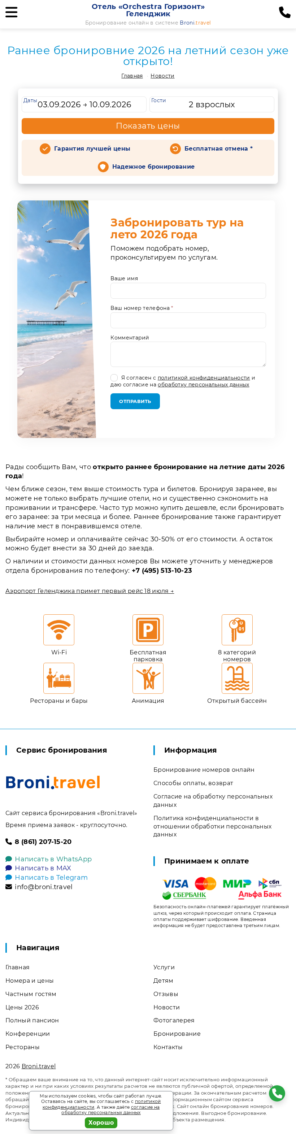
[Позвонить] (285, 12)
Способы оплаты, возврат (193, 783)
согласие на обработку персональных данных (110, 1110)
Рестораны (22, 1047)
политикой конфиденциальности (204, 378)
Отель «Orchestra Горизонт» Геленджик (148, 10)
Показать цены (148, 126)
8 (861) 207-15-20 (43, 842)
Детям (163, 980)
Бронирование (177, 1033)
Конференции (27, 1033)
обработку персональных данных (203, 384)
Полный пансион (32, 1020)
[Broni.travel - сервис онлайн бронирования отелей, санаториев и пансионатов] (52, 782)
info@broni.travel (44, 887)
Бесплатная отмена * (218, 148)
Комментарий (129, 337)
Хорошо (101, 1122)
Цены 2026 (22, 1007)
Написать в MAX (43, 868)
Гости (158, 100)
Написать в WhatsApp (53, 859)
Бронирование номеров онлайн (204, 769)
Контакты (168, 1047)
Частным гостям (30, 994)
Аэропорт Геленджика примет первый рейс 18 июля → (89, 591)
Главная (132, 76)
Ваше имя (124, 278)
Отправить (135, 401)
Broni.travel (39, 1066)
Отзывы (165, 994)
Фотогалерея (174, 1020)
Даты (30, 100)
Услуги (164, 967)
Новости (162, 76)
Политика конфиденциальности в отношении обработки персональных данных (212, 826)
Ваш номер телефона (141, 308)
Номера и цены (29, 980)
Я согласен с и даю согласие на (182, 381)
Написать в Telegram (51, 878)
